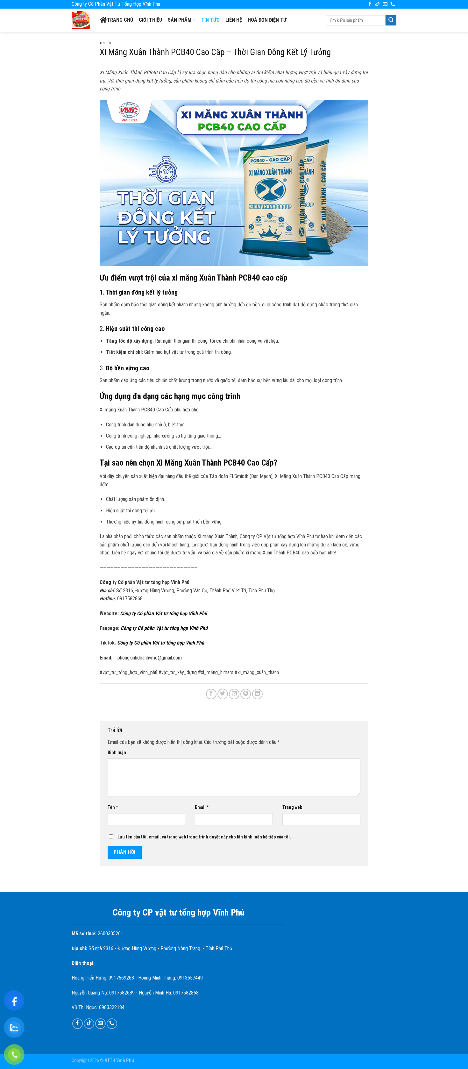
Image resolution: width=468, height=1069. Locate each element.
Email (202, 807)
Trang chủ (120, 20)
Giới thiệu (150, 20)
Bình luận (117, 752)
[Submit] (391, 20)
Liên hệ (233, 20)
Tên (113, 807)
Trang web (292, 807)
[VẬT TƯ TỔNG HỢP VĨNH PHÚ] (81, 20)
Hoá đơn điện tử (267, 20)
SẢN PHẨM (179, 20)
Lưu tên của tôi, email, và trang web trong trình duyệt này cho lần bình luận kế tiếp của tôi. (204, 837)
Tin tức (210, 20)
